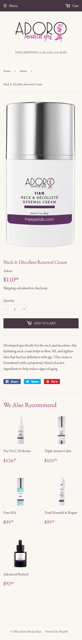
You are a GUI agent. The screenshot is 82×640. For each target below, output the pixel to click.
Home (7, 71)
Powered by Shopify (56, 631)
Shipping (9, 288)
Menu (13, 5)
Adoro (23, 71)
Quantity (8, 300)
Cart (75, 5)
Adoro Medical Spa (30, 631)
